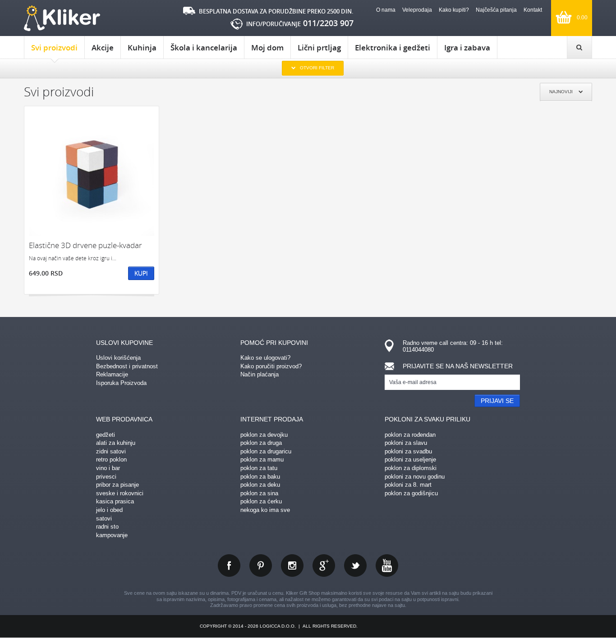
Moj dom (267, 47)
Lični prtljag (319, 47)
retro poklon (111, 459)
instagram (292, 565)
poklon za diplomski (411, 468)
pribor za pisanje (117, 484)
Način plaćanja (259, 374)
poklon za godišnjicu (411, 493)
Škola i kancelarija (203, 47)
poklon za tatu (258, 468)
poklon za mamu (262, 459)
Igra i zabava (467, 47)
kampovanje (112, 535)
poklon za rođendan (410, 434)
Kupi (141, 273)
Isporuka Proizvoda (121, 383)
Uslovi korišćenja (118, 357)
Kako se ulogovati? (265, 357)
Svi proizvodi (54, 47)
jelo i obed (109, 510)
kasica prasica (115, 501)
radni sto (107, 526)
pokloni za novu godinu (415, 476)
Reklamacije (112, 374)
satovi (104, 518)
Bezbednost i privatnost (127, 366)
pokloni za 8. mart (408, 484)
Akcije (103, 47)
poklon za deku (260, 484)
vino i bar (108, 468)
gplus (324, 565)
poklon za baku (260, 476)
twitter (355, 565)
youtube (387, 565)
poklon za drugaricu (265, 451)
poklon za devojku (264, 434)
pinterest (260, 565)
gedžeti (105, 434)
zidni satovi (111, 451)
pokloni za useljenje (410, 459)
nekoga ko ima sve (265, 510)
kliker (62, 18)
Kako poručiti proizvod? (271, 366)
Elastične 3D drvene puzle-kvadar (85, 245)
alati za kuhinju (115, 442)
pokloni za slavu (406, 442)
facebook (229, 565)
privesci (106, 476)
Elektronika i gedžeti (392, 47)
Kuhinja (142, 47)
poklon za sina (259, 493)
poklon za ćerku (261, 501)
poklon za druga (261, 442)
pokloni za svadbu (408, 451)
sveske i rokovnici (119, 493)
